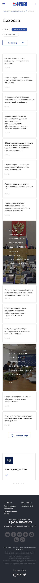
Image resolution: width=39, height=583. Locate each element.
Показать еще (22, 435)
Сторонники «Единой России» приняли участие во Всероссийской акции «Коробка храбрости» (19, 99)
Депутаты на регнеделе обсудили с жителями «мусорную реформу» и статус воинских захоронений (19, 292)
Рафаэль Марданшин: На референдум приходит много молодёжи (16, 61)
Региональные (10, 35)
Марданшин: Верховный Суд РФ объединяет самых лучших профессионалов (18, 399)
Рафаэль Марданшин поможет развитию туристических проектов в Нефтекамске (19, 186)
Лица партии (26, 502)
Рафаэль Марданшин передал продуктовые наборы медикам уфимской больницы (17, 167)
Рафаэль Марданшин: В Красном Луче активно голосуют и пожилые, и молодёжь (19, 80)
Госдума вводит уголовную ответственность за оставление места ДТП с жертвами (17, 331)
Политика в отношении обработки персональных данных (19, 561)
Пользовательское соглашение (19, 556)
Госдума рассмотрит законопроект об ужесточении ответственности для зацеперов (19, 418)
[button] (16, 483)
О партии (8, 502)
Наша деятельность (18, 11)
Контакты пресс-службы (10, 513)
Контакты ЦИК (27, 506)
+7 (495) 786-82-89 (19, 522)
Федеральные (19, 29)
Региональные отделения (10, 507)
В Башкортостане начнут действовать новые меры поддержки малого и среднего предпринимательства (17, 206)
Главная (5, 11)
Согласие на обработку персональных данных (19, 563)
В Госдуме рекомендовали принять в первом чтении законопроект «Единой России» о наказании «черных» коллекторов (19, 146)
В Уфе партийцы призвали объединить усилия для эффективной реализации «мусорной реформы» (15, 311)
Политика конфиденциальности (20, 558)
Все (6, 29)
